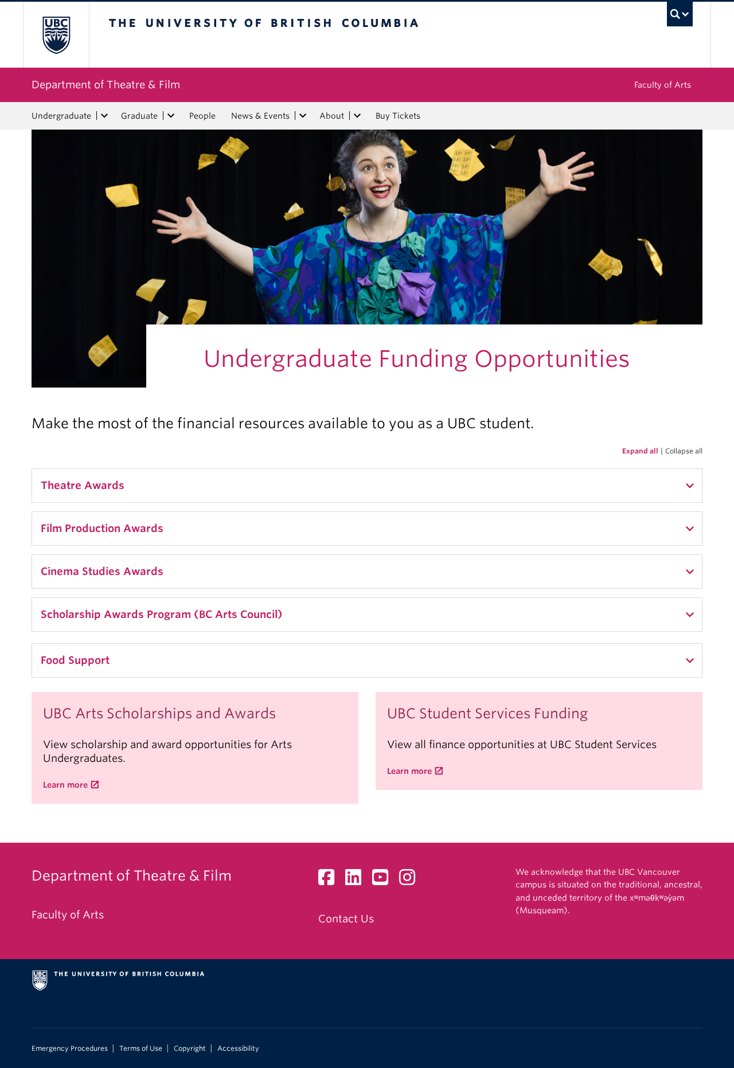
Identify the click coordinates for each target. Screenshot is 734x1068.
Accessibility (238, 1048)
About (331, 115)
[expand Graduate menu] (171, 115)
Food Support (75, 660)
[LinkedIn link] (357, 880)
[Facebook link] (330, 880)
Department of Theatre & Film (106, 85)
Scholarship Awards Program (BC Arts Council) (162, 614)
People (202, 115)
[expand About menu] (357, 115)
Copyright (190, 1048)
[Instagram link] (411, 880)
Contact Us (346, 919)
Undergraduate (61, 115)
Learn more (65, 784)
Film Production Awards (102, 528)
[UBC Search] (680, 14)
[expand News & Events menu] (303, 115)
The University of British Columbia (56, 35)
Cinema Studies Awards (102, 571)
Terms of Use (140, 1048)
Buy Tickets (398, 115)
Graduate (139, 115)
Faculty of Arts (662, 84)
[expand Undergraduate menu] (104, 115)
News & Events (260, 115)
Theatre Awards (82, 485)
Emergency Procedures (70, 1048)
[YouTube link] (384, 880)
